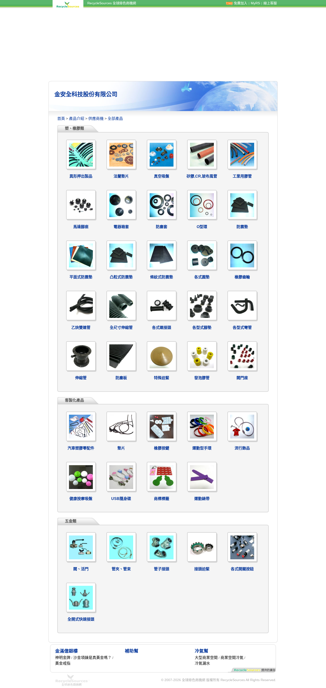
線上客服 (270, 3)
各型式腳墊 (201, 328)
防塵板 (121, 378)
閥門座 (242, 378)
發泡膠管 (202, 378)
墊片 (121, 448)
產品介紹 (76, 119)
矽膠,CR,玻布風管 (202, 176)
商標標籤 (161, 499)
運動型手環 (201, 448)
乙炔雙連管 (80, 328)
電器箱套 (121, 227)
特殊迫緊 (161, 378)
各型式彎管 (242, 328)
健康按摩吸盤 (80, 499)
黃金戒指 (62, 663)
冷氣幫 (201, 650)
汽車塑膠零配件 (81, 448)
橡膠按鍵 (161, 448)
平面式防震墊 (80, 277)
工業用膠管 (242, 176)
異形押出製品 (80, 176)
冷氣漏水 (202, 663)
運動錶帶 (202, 499)
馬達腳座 (81, 227)
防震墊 (242, 227)
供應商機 (96, 119)
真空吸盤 (161, 176)
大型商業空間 (206, 658)
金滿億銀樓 (66, 650)
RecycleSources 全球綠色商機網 (111, 3)
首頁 (61, 119)
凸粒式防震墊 (121, 277)
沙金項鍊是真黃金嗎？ (92, 658)
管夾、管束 (121, 569)
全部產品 (115, 119)
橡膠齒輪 (242, 277)
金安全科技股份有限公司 (85, 94)
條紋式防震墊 (161, 277)
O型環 (202, 227)
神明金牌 (62, 658)
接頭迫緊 (202, 569)
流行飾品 (242, 448)
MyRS (255, 3)
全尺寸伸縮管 (121, 328)
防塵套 (161, 227)
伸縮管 (81, 378)
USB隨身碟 (121, 499)
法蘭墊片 (121, 176)
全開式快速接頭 (81, 619)
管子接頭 (161, 569)
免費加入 (240, 3)
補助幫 (131, 650)
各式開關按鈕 (242, 569)
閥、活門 (81, 569)
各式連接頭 (161, 328)
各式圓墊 (202, 277)
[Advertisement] (163, 44)
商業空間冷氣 (232, 658)
